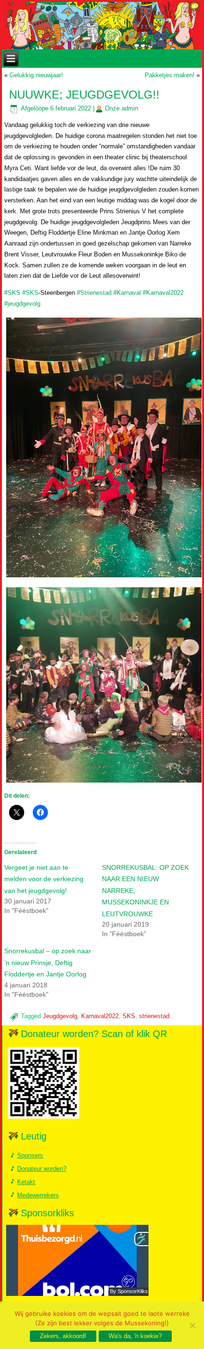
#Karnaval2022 (163, 292)
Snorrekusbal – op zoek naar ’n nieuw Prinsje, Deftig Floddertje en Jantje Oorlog (47, 962)
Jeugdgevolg (60, 1016)
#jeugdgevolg (22, 303)
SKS (128, 1016)
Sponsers (30, 1155)
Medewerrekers (38, 1195)
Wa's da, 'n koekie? (135, 1336)
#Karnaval (127, 292)
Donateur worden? (41, 1168)
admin (129, 108)
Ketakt (26, 1181)
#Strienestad (94, 292)
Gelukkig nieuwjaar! (36, 75)
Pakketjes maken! (170, 75)
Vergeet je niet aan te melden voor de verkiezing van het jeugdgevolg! (43, 879)
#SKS (12, 292)
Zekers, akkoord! (63, 1336)
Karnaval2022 (100, 1016)
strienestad (154, 1016)
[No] (192, 1325)
